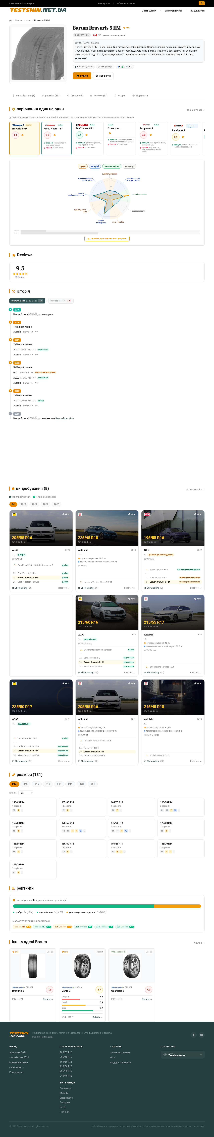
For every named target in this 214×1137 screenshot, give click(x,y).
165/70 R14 (166, 802)
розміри (107, 67)
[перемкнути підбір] (63, 78)
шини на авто (16, 1067)
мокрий (95, 166)
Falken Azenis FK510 (27, 738)
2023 (23, 504)
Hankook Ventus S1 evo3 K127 (98, 582)
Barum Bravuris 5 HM (28, 577)
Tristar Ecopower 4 (158, 577)
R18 (59, 784)
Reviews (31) (101, 95)
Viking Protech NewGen (28, 582)
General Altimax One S (94, 755)
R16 (37, 784)
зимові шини (173, 10)
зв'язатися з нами (126, 3)
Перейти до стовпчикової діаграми (108, 238)
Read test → (64, 588)
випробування (85, 67)
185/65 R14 (117, 843)
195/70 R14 (18, 864)
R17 (48, 784)
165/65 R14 (117, 802)
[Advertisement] (107, 453)
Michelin (64, 1093)
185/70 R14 (166, 843)
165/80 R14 (18, 823)
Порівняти (105, 75)
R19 (70, 784)
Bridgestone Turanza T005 (162, 667)
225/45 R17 (66, 1057)
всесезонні (197, 10)
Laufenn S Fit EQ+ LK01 (28, 746)
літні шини (149, 10)
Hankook (64, 1111)
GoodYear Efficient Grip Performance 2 (35, 565)
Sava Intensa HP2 (92, 658)
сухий (82, 166)
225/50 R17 (66, 1066)
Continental (66, 1088)
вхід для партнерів (120, 1062)
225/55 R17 (66, 1071)
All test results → (195, 489)
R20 (81, 784)
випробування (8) (25, 95)
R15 (25, 784)
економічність (111, 166)
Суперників (77, 95)
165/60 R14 (68, 802)
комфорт (129, 166)
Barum (19, 20)
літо (28, 20)
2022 (34, 504)
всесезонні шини (18, 1062)
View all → (199, 942)
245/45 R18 (66, 1075)
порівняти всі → (196, 110)
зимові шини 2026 (19, 1057)
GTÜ (15, 372)
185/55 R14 (18, 843)
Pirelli (63, 1107)
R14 (14, 784)
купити (84, 75)
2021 (45, 504)
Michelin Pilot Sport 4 (159, 755)
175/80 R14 (166, 823)
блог (112, 1057)
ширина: (13, 793)
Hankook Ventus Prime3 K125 (97, 741)
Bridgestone (66, 1097)
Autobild (17, 332)
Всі (13, 504)
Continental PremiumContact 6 (98, 650)
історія (122, 95)
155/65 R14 (18, 802)
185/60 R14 (68, 843)
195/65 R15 (66, 1061)
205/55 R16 (66, 1052)
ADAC (16, 350)
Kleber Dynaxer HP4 (159, 569)
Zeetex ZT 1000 (91, 748)
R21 (93, 784)
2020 (56, 504)
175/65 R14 (68, 823)
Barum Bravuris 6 (65, 418)
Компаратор (104, 3)
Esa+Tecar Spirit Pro (27, 573)
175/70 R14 (117, 823)
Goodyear (65, 1102)
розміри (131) (53, 95)
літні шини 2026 (17, 1052)
